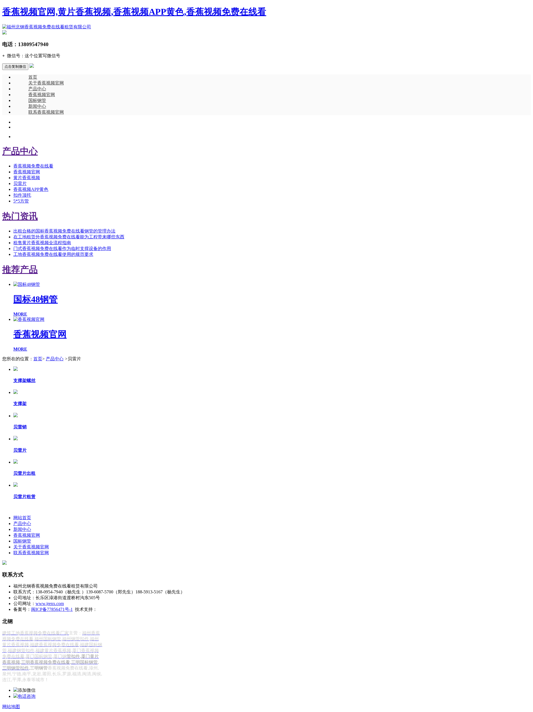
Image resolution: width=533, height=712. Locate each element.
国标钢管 (37, 100)
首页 (32, 77)
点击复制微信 (15, 66)
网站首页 (22, 517)
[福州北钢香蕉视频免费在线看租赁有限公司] (46, 26)
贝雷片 (20, 183)
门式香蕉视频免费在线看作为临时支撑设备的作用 (62, 248)
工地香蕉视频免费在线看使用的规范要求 (53, 254)
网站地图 (11, 706)
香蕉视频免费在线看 (33, 166)
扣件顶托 (22, 195)
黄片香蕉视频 (26, 177)
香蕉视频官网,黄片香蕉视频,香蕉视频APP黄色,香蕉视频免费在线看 (134, 12)
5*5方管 (21, 201)
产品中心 (37, 88)
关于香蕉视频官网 (46, 83)
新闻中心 (37, 106)
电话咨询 (27, 696)
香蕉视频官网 (41, 94)
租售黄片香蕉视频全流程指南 (42, 242)
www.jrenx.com (50, 603)
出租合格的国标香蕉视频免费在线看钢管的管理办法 (64, 231)
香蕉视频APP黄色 (30, 189)
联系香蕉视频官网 (46, 112)
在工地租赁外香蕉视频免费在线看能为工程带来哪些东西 (68, 236)
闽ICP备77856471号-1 (52, 609)
